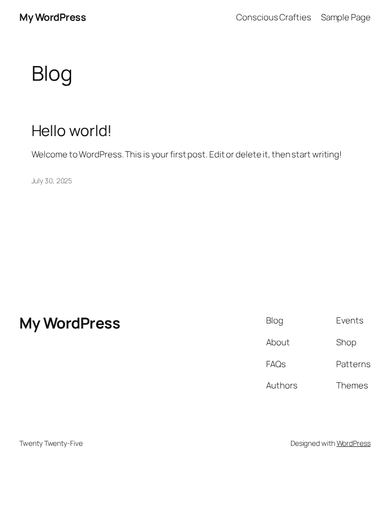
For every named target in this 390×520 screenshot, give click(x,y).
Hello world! (71, 130)
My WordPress (52, 17)
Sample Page (346, 17)
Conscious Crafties (273, 17)
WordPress (354, 443)
